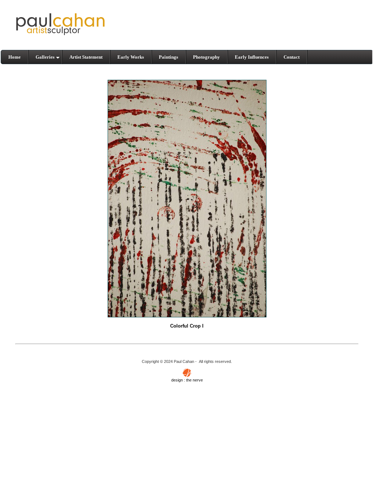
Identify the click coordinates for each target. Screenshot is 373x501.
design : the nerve (187, 380)
